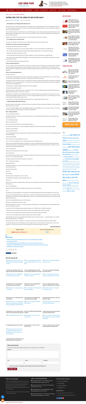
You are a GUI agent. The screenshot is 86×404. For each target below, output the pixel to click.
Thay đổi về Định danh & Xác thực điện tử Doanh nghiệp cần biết (73, 26)
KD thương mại (44, 10)
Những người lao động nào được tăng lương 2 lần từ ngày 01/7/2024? (73, 103)
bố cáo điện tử (71, 140)
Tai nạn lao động (65, 167)
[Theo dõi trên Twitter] (61, 398)
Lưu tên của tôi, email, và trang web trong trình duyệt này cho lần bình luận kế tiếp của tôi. (27, 366)
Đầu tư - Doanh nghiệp (14, 14)
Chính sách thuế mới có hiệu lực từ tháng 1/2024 (74, 81)
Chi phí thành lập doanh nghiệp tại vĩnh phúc (73, 142)
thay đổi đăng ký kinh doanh (69, 169)
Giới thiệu (12, 10)
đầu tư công (70, 191)
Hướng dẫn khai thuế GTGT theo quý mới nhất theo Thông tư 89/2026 (73, 21)
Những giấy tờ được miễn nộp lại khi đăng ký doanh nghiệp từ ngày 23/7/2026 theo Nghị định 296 (74, 60)
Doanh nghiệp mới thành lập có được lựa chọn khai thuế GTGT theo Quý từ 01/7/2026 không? (74, 37)
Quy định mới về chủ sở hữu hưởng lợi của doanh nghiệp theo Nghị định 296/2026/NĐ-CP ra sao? (74, 49)
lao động (65, 161)
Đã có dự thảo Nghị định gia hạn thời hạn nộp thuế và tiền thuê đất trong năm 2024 (74, 114)
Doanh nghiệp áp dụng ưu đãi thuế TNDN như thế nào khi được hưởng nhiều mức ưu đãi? (25, 243)
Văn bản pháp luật (72, 10)
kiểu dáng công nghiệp (72, 159)
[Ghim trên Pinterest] (14, 250)
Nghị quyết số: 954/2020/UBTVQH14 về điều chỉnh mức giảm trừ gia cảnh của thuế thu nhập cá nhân (27, 244)
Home (7, 14)
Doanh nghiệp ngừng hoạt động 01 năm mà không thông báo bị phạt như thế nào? (74, 31)
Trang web (45, 360)
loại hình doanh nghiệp (71, 161)
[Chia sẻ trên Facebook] (7, 250)
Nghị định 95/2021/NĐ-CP (71, 166)
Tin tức (18, 10)
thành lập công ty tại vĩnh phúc (71, 177)
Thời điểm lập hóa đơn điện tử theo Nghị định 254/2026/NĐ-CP (73, 55)
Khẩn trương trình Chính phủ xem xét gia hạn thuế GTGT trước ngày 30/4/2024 (74, 97)
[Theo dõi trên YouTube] (63, 398)
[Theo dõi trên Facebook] (57, 398)
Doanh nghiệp (67, 144)
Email (26, 360)
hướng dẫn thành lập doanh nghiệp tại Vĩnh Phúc (71, 152)
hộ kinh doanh (68, 156)
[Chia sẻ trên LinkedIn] (16, 250)
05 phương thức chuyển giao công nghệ (15, 246)
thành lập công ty (69, 171)
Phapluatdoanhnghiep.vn (18, 402)
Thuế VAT (74, 169)
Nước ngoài (77, 166)
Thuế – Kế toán (62, 10)
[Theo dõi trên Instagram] (59, 398)
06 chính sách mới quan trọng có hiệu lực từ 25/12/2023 (73, 77)
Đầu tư (69, 189)
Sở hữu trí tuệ (53, 10)
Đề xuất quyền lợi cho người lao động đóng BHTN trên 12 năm (73, 119)
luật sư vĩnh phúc (73, 163)
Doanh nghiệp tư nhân (74, 144)
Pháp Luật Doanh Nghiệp (14, 20)
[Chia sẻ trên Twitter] (9, 250)
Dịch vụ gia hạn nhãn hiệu (12, 241)
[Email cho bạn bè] (11, 250)
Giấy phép (22, 14)
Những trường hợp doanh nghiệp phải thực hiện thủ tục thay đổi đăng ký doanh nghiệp (24, 239)
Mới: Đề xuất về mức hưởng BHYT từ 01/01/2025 (72, 92)
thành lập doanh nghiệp (70, 180)
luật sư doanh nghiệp (67, 163)
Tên (8, 360)
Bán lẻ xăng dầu (67, 135)
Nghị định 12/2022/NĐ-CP (72, 164)
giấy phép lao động (71, 150)
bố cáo (68, 140)
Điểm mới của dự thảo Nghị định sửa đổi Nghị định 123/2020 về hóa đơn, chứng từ (73, 71)
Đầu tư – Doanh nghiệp (26, 10)
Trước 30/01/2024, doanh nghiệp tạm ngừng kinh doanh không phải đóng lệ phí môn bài (74, 86)
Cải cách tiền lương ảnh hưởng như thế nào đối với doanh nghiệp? (73, 108)
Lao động (36, 10)
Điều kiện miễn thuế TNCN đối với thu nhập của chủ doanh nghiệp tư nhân (74, 43)
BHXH (63, 135)
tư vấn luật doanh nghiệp (74, 185)
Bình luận (9, 349)
